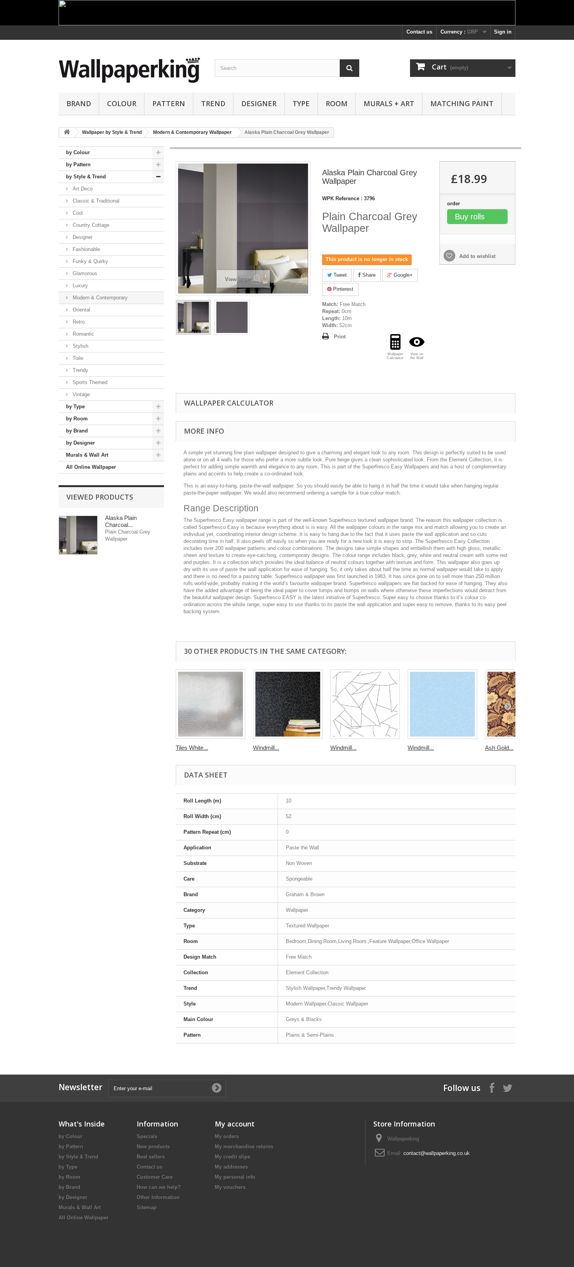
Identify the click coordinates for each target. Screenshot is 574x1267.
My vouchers (230, 1187)
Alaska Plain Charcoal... (121, 521)
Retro (78, 322)
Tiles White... (192, 747)
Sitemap (147, 1207)
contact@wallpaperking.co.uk (436, 1153)
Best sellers (151, 1157)
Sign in (503, 32)
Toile (77, 358)
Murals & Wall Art (87, 455)
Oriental (80, 310)
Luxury (79, 285)
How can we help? (159, 1187)
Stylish (79, 346)
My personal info (235, 1177)
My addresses (231, 1167)
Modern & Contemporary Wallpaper (192, 132)
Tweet (339, 275)
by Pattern (78, 164)
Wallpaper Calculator (228, 403)
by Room (77, 419)
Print (340, 337)
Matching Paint (462, 103)
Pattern (168, 103)
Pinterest (342, 289)
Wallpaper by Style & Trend (112, 132)
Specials (147, 1136)
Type (301, 103)
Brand (78, 103)
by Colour (78, 152)
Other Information (158, 1197)
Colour (121, 103)
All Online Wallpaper (91, 467)
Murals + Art (389, 103)
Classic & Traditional (95, 201)
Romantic (82, 334)
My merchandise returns (244, 1147)
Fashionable (85, 249)
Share (368, 275)
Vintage (80, 394)
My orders (227, 1136)
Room (337, 103)
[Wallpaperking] (131, 70)
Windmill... (266, 747)
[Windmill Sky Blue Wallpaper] (442, 704)
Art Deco (82, 189)
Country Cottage (90, 225)
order (454, 203)
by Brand (77, 431)
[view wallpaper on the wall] (417, 342)
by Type (75, 406)
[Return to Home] (66, 132)
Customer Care (155, 1177)
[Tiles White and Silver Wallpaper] (210, 704)
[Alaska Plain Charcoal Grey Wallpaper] (193, 317)
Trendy (79, 370)
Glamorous (84, 273)
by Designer (80, 443)
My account (235, 1123)
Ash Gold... (499, 747)
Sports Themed (89, 382)
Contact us (419, 32)
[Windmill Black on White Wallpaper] (365, 704)
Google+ (402, 275)
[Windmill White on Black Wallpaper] (288, 704)
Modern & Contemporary (99, 298)
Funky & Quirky (89, 261)
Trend (213, 103)
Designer (258, 103)
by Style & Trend (86, 177)
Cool (77, 213)
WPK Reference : (342, 198)
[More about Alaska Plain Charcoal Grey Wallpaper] (78, 535)
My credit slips (232, 1157)
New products (153, 1147)
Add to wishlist (477, 256)
